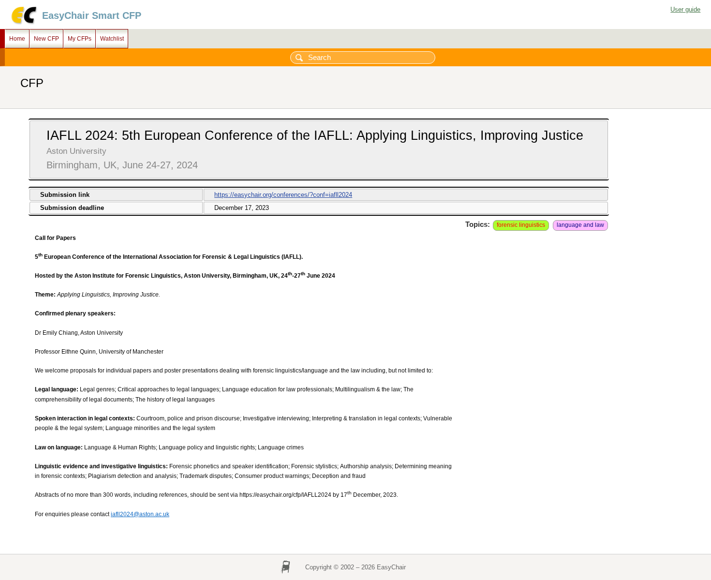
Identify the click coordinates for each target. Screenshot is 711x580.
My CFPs (79, 38)
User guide (685, 9)
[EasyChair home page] (23, 23)
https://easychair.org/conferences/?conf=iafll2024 (283, 194)
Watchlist (112, 38)
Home (17, 38)
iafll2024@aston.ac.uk (140, 514)
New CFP (46, 38)
